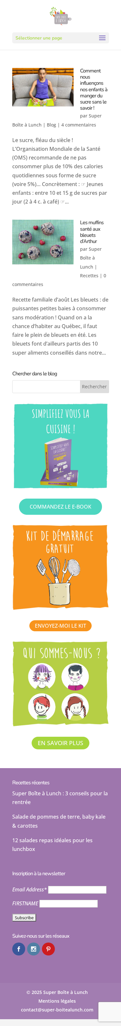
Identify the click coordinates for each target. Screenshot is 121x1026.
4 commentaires (78, 125)
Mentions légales (57, 1001)
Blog (51, 125)
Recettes (89, 275)
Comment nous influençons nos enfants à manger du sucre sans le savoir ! (93, 89)
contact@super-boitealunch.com (57, 1010)
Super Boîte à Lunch (91, 258)
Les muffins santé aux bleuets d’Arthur (92, 232)
